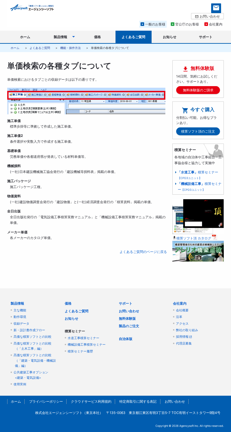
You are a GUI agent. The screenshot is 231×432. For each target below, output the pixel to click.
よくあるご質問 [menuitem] (133, 37)
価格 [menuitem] (97, 37)
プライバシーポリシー (46, 401)
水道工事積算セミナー (83, 338)
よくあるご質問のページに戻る (143, 252)
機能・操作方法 (70, 48)
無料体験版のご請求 (198, 90)
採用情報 (182, 336)
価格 (68, 303)
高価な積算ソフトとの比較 (32, 336)
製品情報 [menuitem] (60, 37)
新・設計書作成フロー (29, 330)
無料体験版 (127, 318)
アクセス (182, 323)
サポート (125, 303)
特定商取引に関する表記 (138, 401)
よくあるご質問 (40, 48)
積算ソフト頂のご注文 (198, 131)
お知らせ (71, 318)
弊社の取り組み (187, 330)
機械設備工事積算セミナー (87, 344)
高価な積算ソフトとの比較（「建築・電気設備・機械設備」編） (35, 360)
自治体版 (125, 339)
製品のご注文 (129, 326)
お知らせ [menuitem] (169, 37)
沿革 (179, 317)
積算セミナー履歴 (80, 351)
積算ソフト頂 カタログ (193, 238)
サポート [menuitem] (206, 37)
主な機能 (20, 310)
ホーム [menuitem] (25, 37)
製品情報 (17, 303)
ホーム (15, 48)
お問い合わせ (129, 311)
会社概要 (182, 310)
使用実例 (20, 384)
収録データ (21, 323)
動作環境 (20, 317)
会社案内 (180, 303)
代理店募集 (184, 343)
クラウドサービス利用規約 (91, 401)
